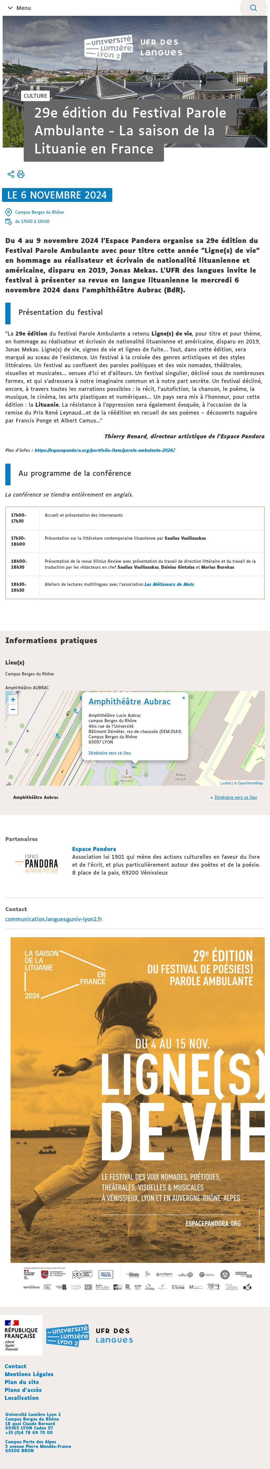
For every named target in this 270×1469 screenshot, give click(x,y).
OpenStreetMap (250, 782)
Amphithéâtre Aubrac (130, 701)
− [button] (13, 709)
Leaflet (225, 782)
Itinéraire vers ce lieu (110, 752)
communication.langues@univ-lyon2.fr (53, 919)
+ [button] (13, 699)
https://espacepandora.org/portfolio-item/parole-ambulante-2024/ (105, 450)
